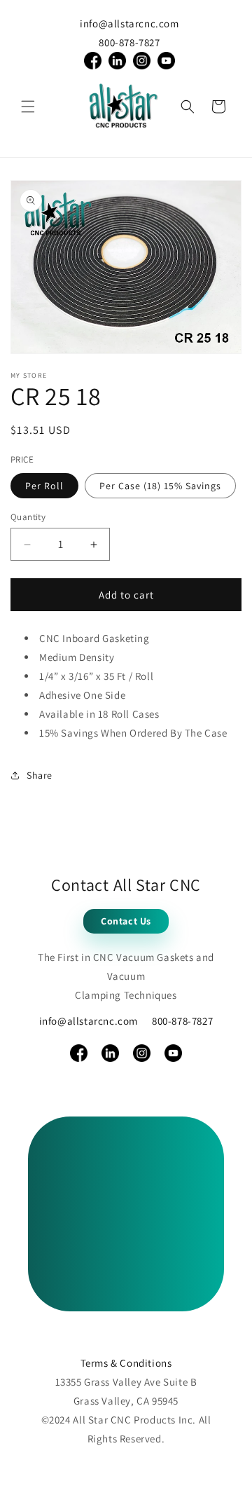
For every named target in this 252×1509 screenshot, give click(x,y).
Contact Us (126, 921)
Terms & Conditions (126, 1363)
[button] (28, 106)
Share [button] (39, 775)
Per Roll (44, 485)
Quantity (28, 517)
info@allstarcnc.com (129, 23)
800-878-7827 (129, 42)
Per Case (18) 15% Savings (160, 485)
